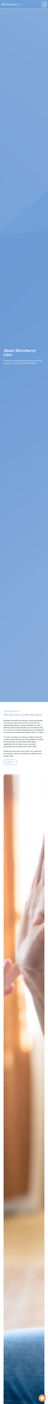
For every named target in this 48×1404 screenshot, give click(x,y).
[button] (42, 1398)
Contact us (10, 762)
